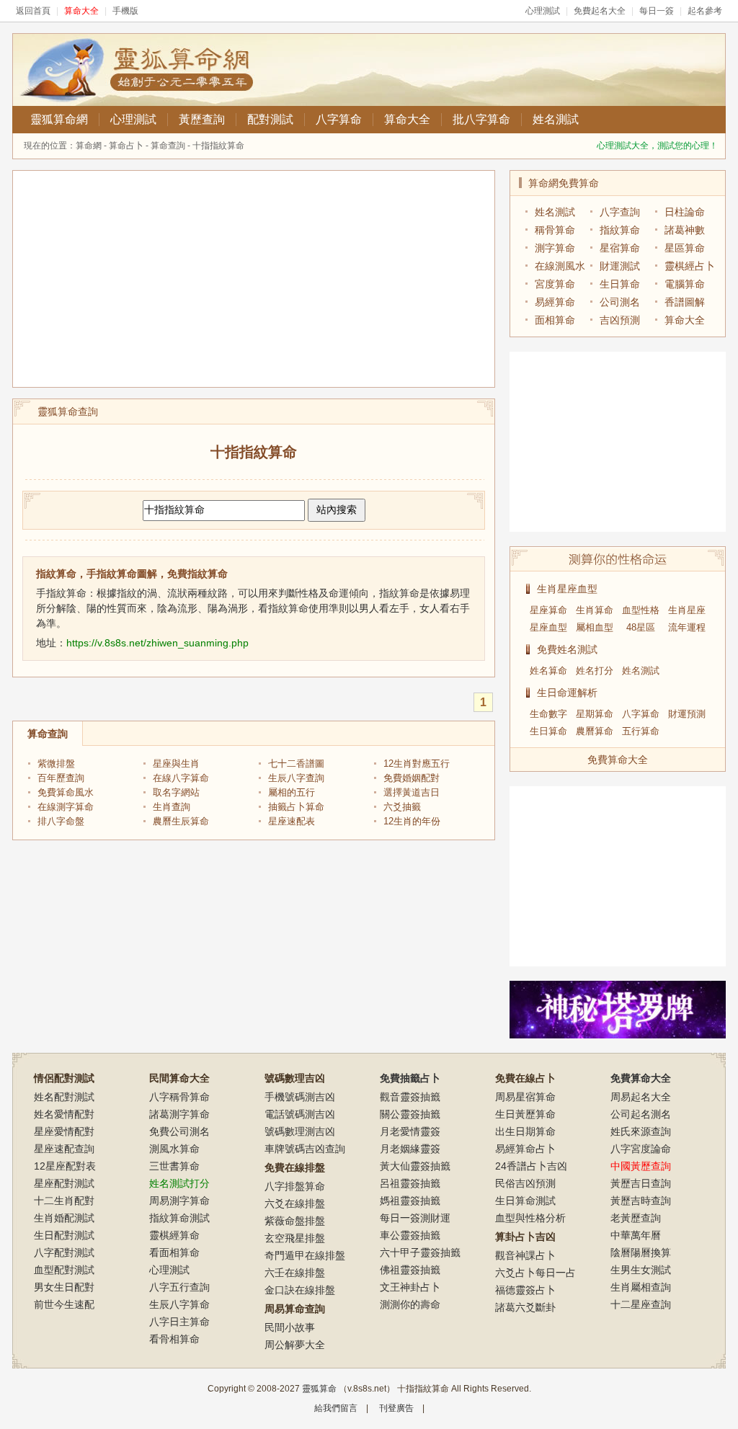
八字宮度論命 (640, 1148)
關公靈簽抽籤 (410, 1114)
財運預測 (687, 713)
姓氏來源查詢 (640, 1131)
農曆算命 (594, 731)
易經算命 (555, 302)
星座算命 (548, 610)
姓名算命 (548, 670)
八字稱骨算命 (179, 1097)
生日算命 (620, 284)
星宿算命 (620, 248)
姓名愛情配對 (64, 1114)
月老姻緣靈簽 (410, 1148)
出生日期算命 (525, 1131)
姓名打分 (594, 670)
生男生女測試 (640, 1270)
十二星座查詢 (640, 1304)
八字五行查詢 (179, 1287)
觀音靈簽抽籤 (410, 1097)
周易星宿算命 (525, 1097)
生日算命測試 (525, 1200)
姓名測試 (556, 119)
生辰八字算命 (179, 1304)
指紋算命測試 (179, 1218)
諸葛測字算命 (179, 1114)
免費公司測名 (179, 1131)
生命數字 (548, 713)
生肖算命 (594, 610)
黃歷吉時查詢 (640, 1200)
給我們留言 (335, 1408)
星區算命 (684, 248)
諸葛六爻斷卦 (525, 1307)
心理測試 (542, 11)
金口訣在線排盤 (299, 1290)
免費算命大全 (617, 759)
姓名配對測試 (64, 1097)
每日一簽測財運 (415, 1218)
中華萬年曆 (635, 1235)
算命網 (89, 146)
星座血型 (548, 627)
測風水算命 (174, 1148)
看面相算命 (174, 1252)
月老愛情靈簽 (410, 1131)
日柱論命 (684, 212)
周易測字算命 (179, 1200)
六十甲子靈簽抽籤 (420, 1252)
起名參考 (705, 11)
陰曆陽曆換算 (640, 1252)
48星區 (640, 627)
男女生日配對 (64, 1287)
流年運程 (687, 627)
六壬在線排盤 (294, 1272)
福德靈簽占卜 (525, 1290)
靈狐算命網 (59, 119)
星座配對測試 (64, 1183)
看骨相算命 (174, 1339)
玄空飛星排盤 (294, 1238)
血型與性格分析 (530, 1218)
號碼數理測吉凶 (299, 1131)
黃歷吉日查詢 (640, 1183)
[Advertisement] (253, 279)
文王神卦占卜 (410, 1287)
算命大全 (407, 119)
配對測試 (270, 119)
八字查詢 (620, 212)
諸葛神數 (684, 230)
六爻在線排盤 (294, 1203)
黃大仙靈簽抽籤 (415, 1166)
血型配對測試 (64, 1270)
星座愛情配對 (64, 1131)
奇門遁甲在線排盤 (304, 1255)
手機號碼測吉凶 (299, 1097)
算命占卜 (126, 146)
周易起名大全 (640, 1097)
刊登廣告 (396, 1408)
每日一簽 (656, 11)
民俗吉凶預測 (525, 1183)
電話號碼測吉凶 (299, 1114)
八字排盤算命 (294, 1186)
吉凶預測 (620, 320)
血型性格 (640, 610)
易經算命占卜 (525, 1148)
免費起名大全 (600, 11)
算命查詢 (168, 146)
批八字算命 (481, 119)
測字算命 (555, 248)
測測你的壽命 (410, 1304)
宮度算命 (555, 284)
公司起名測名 (640, 1114)
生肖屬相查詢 (640, 1287)
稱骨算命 (555, 230)
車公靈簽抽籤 (410, 1235)
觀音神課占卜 (525, 1255)
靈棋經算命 (174, 1235)
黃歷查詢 (202, 119)
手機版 (125, 11)
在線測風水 (560, 266)
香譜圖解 (684, 302)
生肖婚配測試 (64, 1218)
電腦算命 (684, 284)
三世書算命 (174, 1166)
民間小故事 (289, 1327)
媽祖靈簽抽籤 (410, 1200)
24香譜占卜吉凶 (531, 1166)
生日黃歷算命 (525, 1114)
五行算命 (640, 731)
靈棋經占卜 (689, 266)
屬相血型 (594, 627)
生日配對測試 (64, 1235)
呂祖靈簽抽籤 (410, 1183)
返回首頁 (33, 11)
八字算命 (339, 119)
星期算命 (594, 713)
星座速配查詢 (64, 1148)
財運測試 (620, 266)
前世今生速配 (64, 1304)
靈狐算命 (319, 1389)
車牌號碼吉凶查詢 (304, 1148)
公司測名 (620, 302)
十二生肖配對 (64, 1200)
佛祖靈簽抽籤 (410, 1270)
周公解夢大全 (294, 1344)
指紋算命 (620, 230)
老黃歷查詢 (635, 1218)
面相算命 (555, 320)
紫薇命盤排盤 (294, 1221)
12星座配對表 (65, 1166)
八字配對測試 (64, 1252)
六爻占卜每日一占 (535, 1272)
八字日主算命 (179, 1321)
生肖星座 (687, 610)
